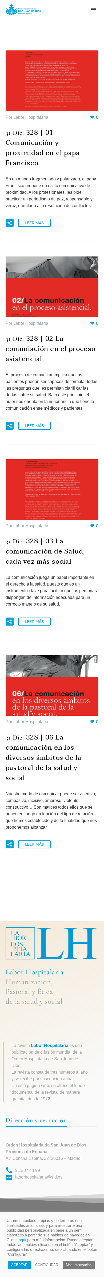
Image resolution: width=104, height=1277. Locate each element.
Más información (78, 1265)
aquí (22, 1240)
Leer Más (34, 223)
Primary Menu (93, 10)
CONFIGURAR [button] (46, 1265)
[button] (10, 223)
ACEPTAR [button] (19, 1265)
